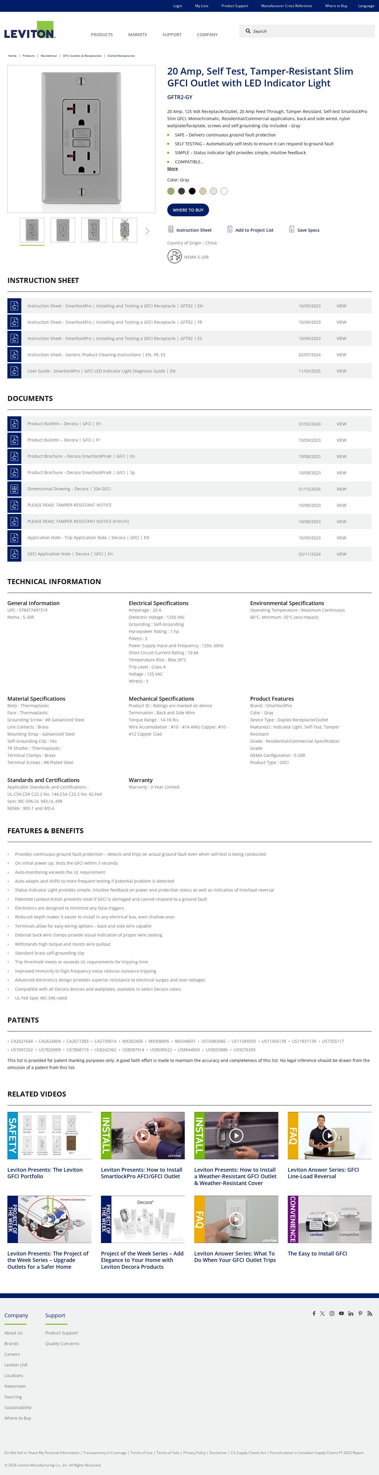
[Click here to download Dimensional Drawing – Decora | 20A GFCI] (14, 488)
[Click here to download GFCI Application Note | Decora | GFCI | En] (14, 554)
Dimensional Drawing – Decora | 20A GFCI (69, 488)
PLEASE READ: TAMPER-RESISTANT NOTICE (70, 505)
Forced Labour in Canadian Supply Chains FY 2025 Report (317, 1452)
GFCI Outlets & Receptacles (82, 56)
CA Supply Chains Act (248, 1452)
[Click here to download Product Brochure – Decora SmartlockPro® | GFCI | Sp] (14, 472)
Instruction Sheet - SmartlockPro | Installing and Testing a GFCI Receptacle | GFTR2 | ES (115, 338)
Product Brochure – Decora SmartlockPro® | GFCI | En (81, 456)
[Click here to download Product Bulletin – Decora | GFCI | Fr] (14, 440)
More (172, 168)
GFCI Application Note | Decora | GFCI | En (70, 554)
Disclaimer (218, 1452)
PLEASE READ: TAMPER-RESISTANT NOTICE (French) (78, 521)
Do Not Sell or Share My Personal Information (41, 1452)
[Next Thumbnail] (146, 231)
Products (29, 56)
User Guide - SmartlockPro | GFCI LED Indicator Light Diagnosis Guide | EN (102, 371)
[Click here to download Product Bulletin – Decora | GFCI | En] (14, 423)
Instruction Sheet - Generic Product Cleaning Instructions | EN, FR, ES (97, 354)
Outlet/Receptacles (121, 56)
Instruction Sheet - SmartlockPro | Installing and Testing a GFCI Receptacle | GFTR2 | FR (115, 322)
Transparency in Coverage (105, 1452)
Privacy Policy (194, 1452)
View (341, 306)
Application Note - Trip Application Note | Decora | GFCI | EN (89, 537)
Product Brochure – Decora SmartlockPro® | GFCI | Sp (81, 472)
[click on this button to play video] (49, 1136)
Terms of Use (142, 1452)
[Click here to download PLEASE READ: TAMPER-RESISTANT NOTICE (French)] (14, 521)
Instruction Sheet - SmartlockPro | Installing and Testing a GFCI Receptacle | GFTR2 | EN (115, 306)
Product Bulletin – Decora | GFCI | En (64, 423)
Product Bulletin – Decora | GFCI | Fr (64, 440)
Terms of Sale (168, 1452)
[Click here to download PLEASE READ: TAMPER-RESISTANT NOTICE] (14, 505)
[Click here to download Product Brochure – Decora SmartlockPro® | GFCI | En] (14, 456)
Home (12, 56)
